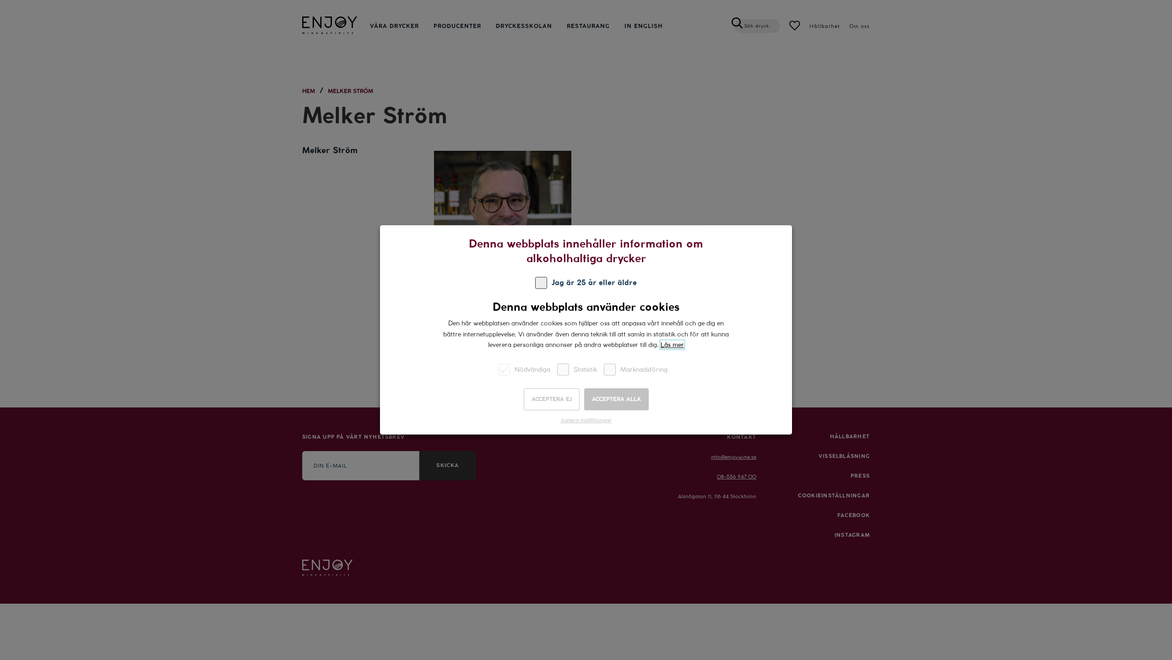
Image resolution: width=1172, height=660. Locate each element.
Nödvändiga (532, 370)
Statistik (585, 370)
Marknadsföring (643, 370)
